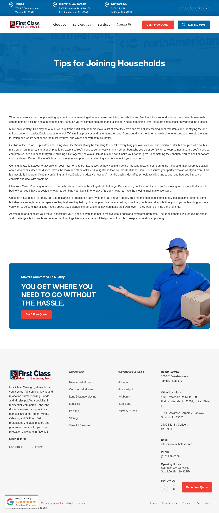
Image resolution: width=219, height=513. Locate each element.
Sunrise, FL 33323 (172, 417)
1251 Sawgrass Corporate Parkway (182, 413)
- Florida (123, 382)
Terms (153, 503)
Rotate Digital (39, 507)
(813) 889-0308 (196, 24)
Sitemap (186, 503)
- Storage (73, 418)
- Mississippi (125, 389)
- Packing (73, 411)
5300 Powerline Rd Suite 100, (179, 396)
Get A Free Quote (157, 24)
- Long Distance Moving (82, 396)
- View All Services (79, 425)
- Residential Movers (80, 382)
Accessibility (203, 503)
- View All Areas (127, 411)
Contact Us (124, 24)
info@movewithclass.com (176, 444)
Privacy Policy (169, 503)
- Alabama (124, 396)
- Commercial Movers (80, 389)
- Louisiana (124, 403)
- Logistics (74, 403)
